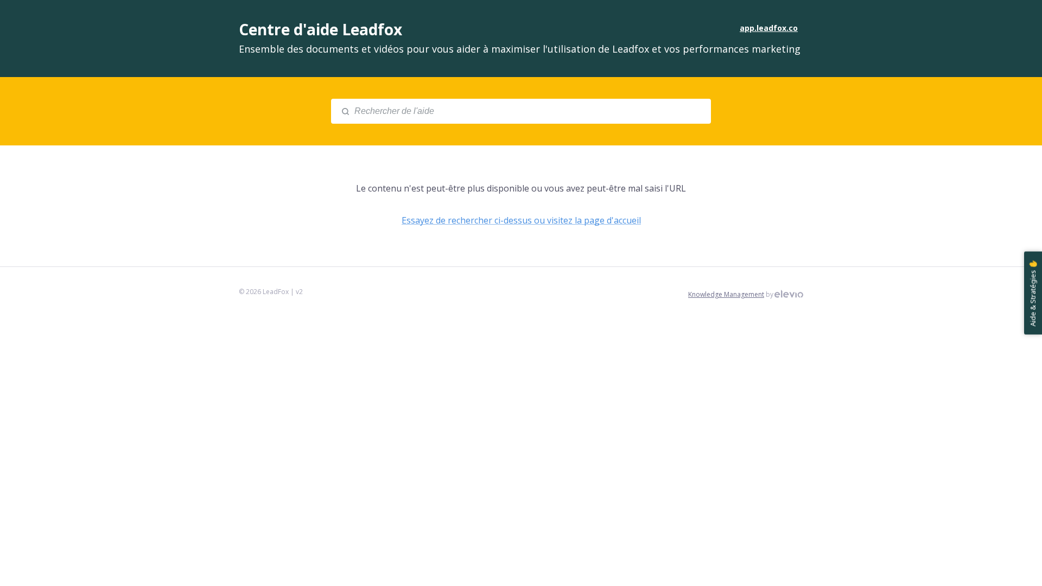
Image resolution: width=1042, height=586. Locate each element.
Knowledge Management (726, 294)
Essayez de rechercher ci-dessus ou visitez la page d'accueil (521, 220)
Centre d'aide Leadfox (320, 29)
